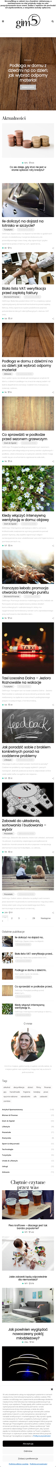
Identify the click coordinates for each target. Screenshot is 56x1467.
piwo (46, 1092)
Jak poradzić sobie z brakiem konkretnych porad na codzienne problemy (26, 751)
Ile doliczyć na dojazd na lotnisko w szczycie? (22, 223)
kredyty (37, 1092)
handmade (15, 1092)
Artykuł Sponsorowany (12, 1109)
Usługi (5, 1166)
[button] (52, 1389)
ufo (35, 1096)
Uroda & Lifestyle (10, 1161)
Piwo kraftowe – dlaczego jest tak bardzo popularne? (28, 1227)
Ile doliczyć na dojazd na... (29, 937)
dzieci (30, 1087)
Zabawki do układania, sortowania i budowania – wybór (24, 825)
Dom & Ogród (28, 60)
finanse (47, 1087)
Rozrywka (6, 1138)
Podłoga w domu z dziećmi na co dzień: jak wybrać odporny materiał (27, 365)
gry (5, 1092)
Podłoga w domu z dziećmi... (31, 970)
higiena (26, 1092)
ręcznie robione (10, 1096)
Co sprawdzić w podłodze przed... (34, 986)
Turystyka (8, 229)
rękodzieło (25, 1096)
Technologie (7, 1149)
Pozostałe (8, 833)
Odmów (28, 1451)
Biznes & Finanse (11, 297)
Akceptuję (28, 1443)
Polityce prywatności (42, 1436)
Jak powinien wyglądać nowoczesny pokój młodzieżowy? (28, 1334)
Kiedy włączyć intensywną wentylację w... (29, 1006)
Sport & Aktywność (11, 1144)
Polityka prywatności (38, 1464)
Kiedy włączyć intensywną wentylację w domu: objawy (25, 517)
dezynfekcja (19, 1087)
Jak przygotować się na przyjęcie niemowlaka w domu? (28, 173)
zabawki (43, 1096)
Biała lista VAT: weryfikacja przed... (34, 953)
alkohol (7, 1087)
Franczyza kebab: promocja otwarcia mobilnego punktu (25, 590)
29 (33, 918)
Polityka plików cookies (18, 1464)
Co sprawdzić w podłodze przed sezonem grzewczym (28, 73)
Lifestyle (7, 760)
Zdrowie (7, 374)
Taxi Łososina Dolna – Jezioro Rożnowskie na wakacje (26, 680)
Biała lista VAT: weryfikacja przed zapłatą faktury (24, 290)
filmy (38, 1087)
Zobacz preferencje (28, 1458)
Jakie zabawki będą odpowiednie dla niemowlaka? (28, 1278)
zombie (7, 1101)
